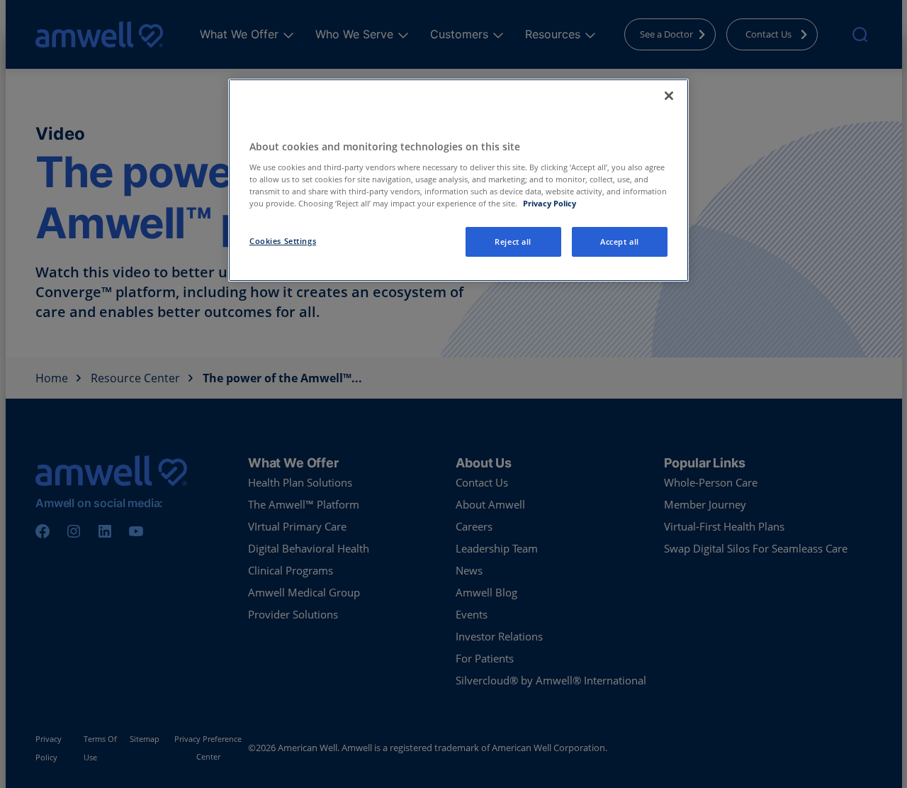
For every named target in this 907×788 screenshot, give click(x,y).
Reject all (513, 241)
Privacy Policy (549, 203)
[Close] (669, 95)
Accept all (619, 241)
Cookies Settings (282, 240)
